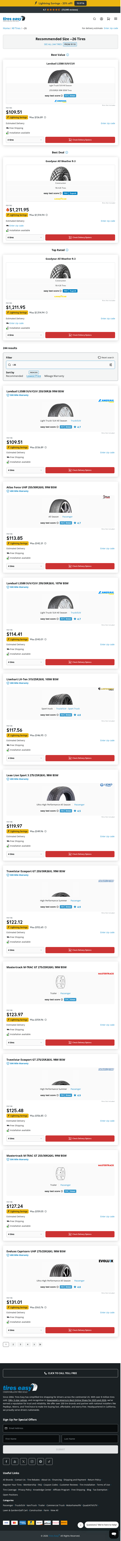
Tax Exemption (100, 1489)
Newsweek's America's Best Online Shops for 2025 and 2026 (76, 1400)
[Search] (92, 18)
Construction (35, 1510)
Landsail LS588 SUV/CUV (59, 63)
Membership (29, 1484)
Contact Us (20, 1479)
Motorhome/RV (73, 1505)
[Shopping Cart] (106, 18)
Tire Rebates (33, 1479)
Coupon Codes (51, 1484)
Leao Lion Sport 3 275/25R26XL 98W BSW (32, 775)
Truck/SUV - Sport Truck (66, 708)
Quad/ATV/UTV (90, 1505)
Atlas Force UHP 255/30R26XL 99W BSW (31, 487)
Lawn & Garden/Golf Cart (15, 1510)
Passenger (66, 516)
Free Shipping (78, 1489)
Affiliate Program (61, 1489)
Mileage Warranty (54, 376)
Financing (57, 1479)
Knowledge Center (42, 1489)
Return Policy (94, 1479)
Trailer (41, 1505)
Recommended (14, 376)
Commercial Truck (55, 1505)
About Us (45, 1479)
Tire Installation (87, 1484)
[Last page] (40, 1344)
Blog (89, 1489)
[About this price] (45, 117)
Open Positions (10, 1494)
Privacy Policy (24, 1489)
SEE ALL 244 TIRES (52, 44)
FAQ (40, 1484)
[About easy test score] (60, 95)
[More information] (66, 54)
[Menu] (113, 18)
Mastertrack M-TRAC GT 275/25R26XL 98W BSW (36, 967)
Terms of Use (103, 1484)
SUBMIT (59, 1449)
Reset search (105, 357)
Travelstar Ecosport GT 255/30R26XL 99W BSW (35, 871)
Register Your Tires (12, 1484)
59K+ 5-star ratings (17, 1400)
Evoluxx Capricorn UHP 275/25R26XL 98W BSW (36, 1251)
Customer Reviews (69, 1484)
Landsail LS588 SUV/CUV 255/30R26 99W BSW (35, 391)
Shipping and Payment (75, 1479)
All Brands (8, 1479)
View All (54, 1510)
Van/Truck (32, 1505)
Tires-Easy (53, 1535)
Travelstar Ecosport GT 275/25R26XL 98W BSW (35, 1059)
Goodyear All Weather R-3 (59, 161)
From (69, 44)
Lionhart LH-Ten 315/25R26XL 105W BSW (32, 679)
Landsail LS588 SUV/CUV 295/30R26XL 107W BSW (37, 583)
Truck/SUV (75, 420)
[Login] (99, 18)
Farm (46, 1510)
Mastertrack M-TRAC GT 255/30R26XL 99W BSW (36, 1155)
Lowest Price (34, 376)
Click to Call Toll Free (61, 1373)
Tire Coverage (10, 1489)
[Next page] (34, 1344)
